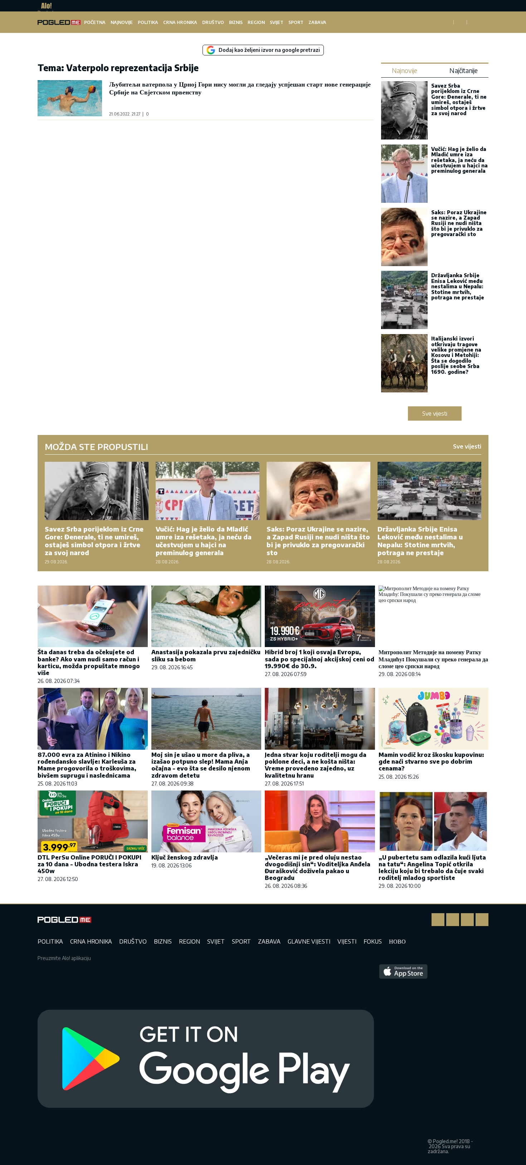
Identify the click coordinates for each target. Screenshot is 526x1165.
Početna (95, 22)
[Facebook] (438, 919)
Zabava (317, 22)
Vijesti (346, 941)
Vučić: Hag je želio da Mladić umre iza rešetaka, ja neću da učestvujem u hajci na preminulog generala (459, 160)
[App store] (403, 1059)
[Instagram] (452, 919)
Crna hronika (180, 22)
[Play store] (206, 1059)
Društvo (213, 22)
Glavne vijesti (309, 941)
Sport (295, 22)
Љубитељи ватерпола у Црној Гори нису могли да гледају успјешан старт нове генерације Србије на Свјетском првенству (240, 88)
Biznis (236, 22)
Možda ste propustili (96, 446)
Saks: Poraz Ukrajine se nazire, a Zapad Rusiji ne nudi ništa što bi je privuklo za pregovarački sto (459, 223)
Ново (397, 941)
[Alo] (45, 6)
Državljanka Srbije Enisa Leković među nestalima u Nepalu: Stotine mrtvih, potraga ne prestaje (457, 286)
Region (256, 22)
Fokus (373, 941)
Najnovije (122, 22)
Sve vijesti (434, 413)
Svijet (276, 22)
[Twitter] (467, 919)
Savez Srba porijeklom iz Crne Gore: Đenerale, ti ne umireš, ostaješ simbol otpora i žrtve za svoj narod (459, 99)
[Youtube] (482, 919)
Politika (148, 22)
